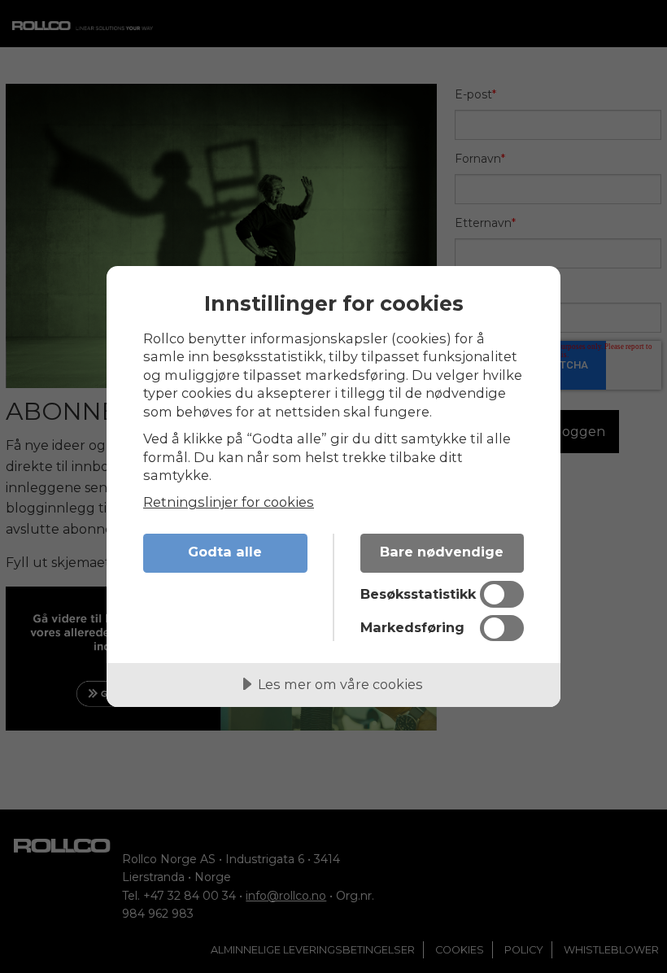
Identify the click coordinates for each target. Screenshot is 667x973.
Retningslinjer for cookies (228, 502)
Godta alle (225, 551)
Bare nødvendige (442, 551)
